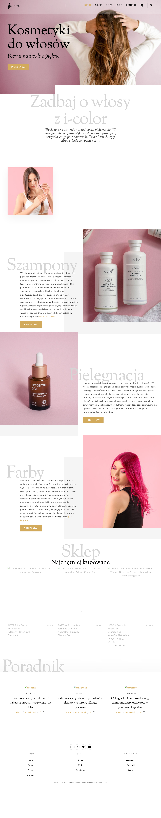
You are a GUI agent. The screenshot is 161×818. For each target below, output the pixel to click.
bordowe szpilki (47, 316)
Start (87, 5)
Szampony (130, 760)
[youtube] (89, 747)
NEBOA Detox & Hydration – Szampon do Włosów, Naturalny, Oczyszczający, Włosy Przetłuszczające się (118, 635)
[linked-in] (77, 747)
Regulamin (80, 770)
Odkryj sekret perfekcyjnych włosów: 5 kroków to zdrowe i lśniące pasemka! (80, 702)
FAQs (80, 765)
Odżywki (131, 765)
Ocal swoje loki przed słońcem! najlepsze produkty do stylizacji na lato (30, 702)
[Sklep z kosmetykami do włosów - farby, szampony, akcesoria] (14, 8)
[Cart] (141, 5)
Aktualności (30, 712)
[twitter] (83, 747)
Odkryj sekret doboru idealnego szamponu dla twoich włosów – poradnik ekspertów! (130, 702)
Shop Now (93, 420)
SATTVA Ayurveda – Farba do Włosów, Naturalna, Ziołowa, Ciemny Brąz (69, 630)
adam (18, 712)
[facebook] (70, 747)
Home (30, 760)
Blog (119, 5)
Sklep (98, 5)
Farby (130, 770)
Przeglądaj (18, 67)
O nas (109, 5)
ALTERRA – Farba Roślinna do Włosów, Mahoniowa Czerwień (19, 630)
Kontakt (131, 5)
